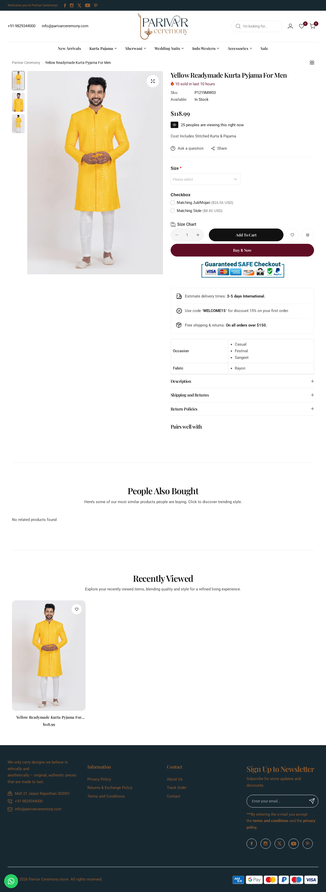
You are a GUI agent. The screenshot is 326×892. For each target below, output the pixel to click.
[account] (290, 26)
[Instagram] (72, 5)
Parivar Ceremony (26, 63)
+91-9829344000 (29, 801)
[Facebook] (65, 5)
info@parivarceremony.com (38, 809)
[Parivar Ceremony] (163, 26)
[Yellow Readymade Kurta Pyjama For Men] (49, 655)
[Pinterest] (96, 5)
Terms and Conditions (106, 796)
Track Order (176, 787)
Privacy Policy (99, 779)
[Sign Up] (312, 801)
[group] (95, 173)
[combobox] (256, 26)
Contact (173, 796)
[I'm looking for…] (238, 26)
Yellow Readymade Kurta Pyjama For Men (49, 717)
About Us (175, 779)
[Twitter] (79, 5)
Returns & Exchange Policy (109, 787)
